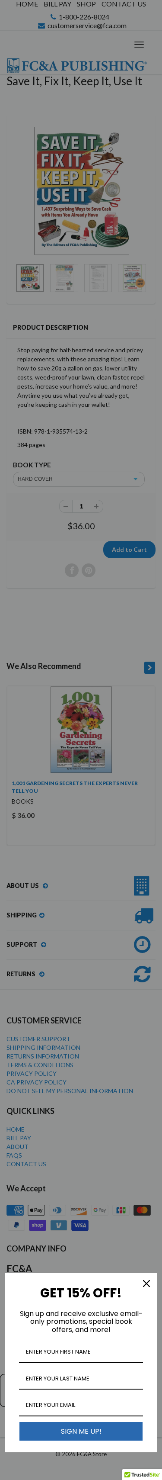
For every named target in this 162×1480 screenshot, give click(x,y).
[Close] (146, 1283)
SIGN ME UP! (81, 1431)
